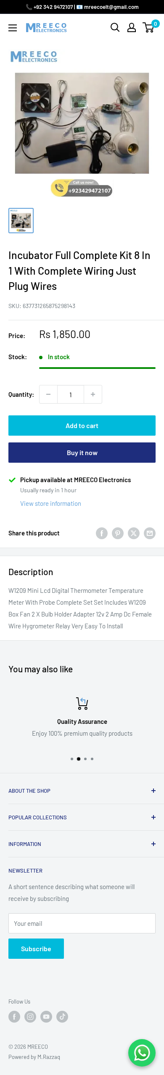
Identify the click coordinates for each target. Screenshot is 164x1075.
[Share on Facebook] (102, 533)
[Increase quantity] (93, 394)
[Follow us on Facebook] (14, 1017)
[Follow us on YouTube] (46, 1017)
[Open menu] (12, 28)
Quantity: (21, 394)
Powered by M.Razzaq (34, 1056)
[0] (148, 27)
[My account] (131, 27)
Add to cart (82, 425)
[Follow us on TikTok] (62, 1017)
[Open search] (115, 27)
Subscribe (36, 948)
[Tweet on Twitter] (134, 533)
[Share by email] (150, 533)
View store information (50, 503)
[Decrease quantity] (48, 394)
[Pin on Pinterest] (118, 533)
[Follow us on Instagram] (30, 1017)
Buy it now (82, 452)
